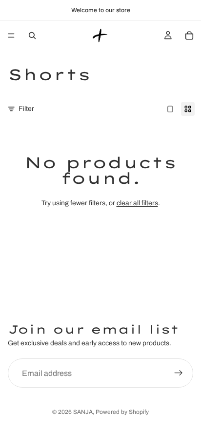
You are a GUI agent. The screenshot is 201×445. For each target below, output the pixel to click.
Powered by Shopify (122, 412)
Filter (26, 108)
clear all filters (137, 203)
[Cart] (189, 35)
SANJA (83, 412)
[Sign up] (178, 373)
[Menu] (11, 35)
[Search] (32, 35)
